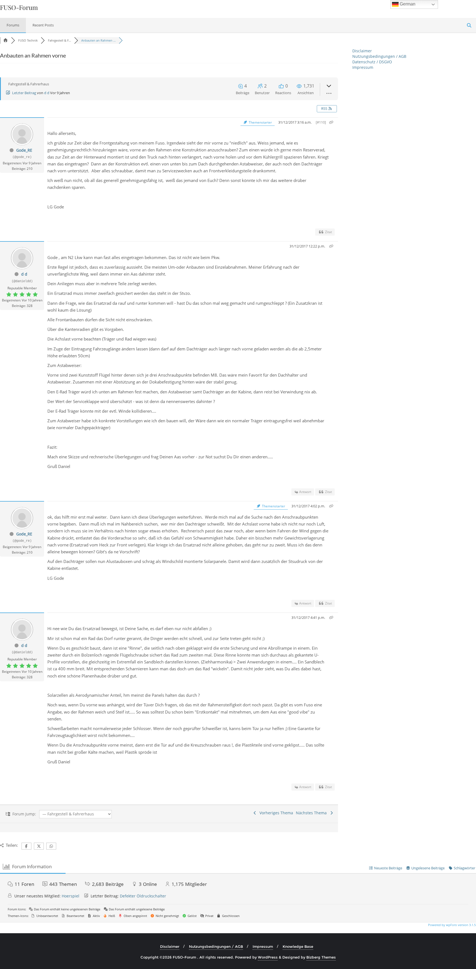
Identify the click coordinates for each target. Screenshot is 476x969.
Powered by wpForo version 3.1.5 (451, 925)
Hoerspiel (70, 896)
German (407, 4)
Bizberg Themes (321, 957)
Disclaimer (362, 50)
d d (46, 92)
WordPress (268, 957)
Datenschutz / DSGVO (372, 61)
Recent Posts (43, 25)
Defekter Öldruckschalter (143, 896)
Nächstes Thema (312, 812)
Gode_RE (24, 150)
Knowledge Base (298, 946)
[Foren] (5, 40)
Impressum (362, 67)
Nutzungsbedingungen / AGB (379, 56)
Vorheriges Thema (275, 812)
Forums (13, 25)
